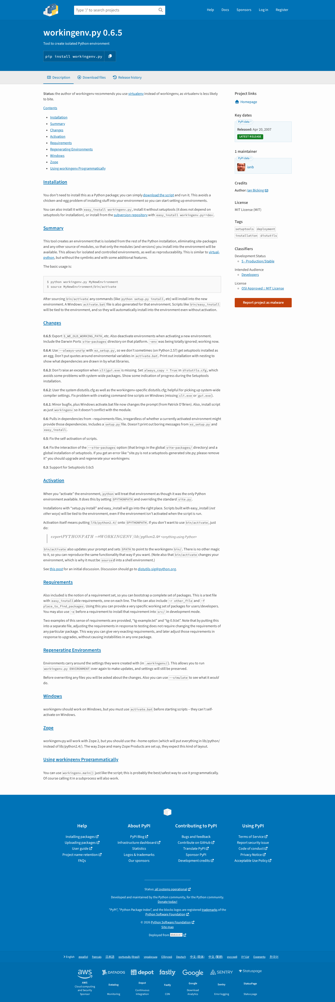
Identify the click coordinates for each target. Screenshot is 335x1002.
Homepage (248, 101)
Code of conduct (251, 848)
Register (282, 9)
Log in (263, 9)
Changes (56, 130)
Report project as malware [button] (263, 302)
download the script (158, 195)
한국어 (274, 957)
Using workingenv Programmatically (78, 168)
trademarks (209, 909)
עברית (245, 957)
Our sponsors (139, 860)
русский (232, 957)
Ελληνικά (166, 957)
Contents (50, 108)
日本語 (110, 957)
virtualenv (136, 93)
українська (150, 957)
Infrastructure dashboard (137, 842)
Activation (57, 136)
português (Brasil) (129, 957)
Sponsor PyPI (196, 854)
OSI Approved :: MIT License (263, 288)
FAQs (82, 860)
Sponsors (244, 9)
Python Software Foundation (165, 914)
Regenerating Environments (71, 149)
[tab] (58, 77)
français (96, 957)
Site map (167, 927)
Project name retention (80, 854)
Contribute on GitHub (194, 842)
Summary (57, 123)
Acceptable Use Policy (251, 860)
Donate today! (167, 901)
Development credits (194, 860)
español (83, 957)
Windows (57, 155)
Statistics (139, 848)
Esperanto (259, 957)
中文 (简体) (197, 957)
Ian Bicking (255, 190)
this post (56, 569)
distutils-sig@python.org (157, 569)
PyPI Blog (137, 836)
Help (210, 9)
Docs (225, 9)
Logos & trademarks (139, 854)
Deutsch (181, 957)
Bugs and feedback (196, 836)
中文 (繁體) (216, 957)
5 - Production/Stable (258, 261)
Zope (54, 162)
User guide (80, 848)
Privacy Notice (251, 854)
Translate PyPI (194, 848)
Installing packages (80, 836)
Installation (58, 117)
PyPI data (243, 122)
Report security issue (253, 842)
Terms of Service (251, 836)
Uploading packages (80, 842)
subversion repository (130, 214)
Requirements (61, 142)
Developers (250, 274)
